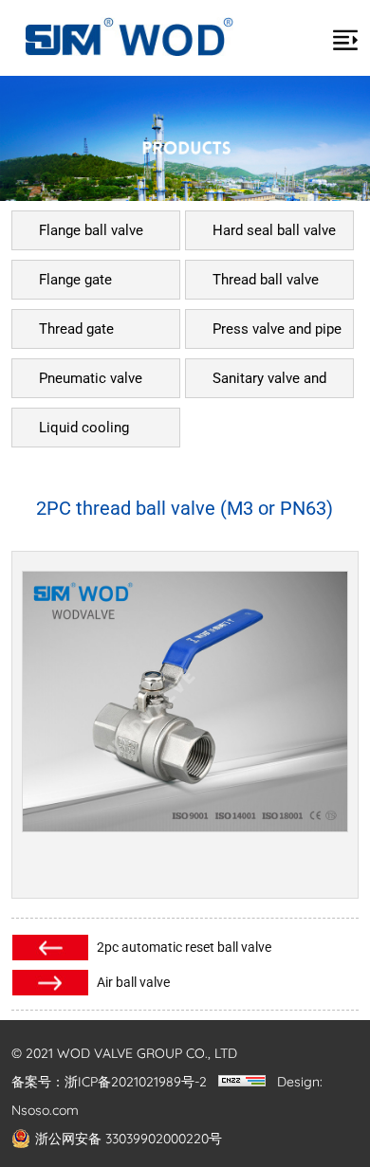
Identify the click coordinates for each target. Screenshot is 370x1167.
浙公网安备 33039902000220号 (128, 1138)
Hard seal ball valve (274, 230)
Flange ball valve (91, 230)
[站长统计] (242, 1081)
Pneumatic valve (90, 378)
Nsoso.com (45, 1110)
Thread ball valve (266, 279)
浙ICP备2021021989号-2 (136, 1081)
